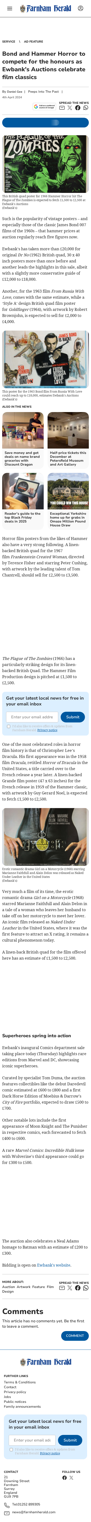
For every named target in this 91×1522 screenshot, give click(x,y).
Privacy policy (15, 1392)
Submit (72, 717)
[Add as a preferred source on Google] (44, 106)
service (8, 42)
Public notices (15, 1401)
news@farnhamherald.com (34, 1512)
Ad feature (33, 42)
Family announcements (22, 1406)
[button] (10, 8)
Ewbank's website (53, 1265)
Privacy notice (47, 730)
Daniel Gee (14, 92)
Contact (10, 1387)
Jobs (7, 1397)
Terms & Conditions (20, 1382)
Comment (75, 1335)
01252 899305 (29, 1505)
